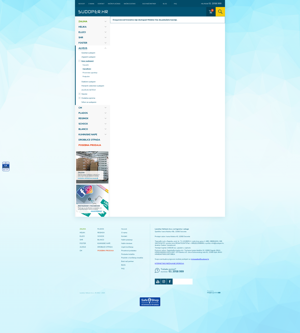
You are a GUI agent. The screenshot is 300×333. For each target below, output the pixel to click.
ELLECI (82, 32)
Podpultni (86, 76)
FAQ (175, 4)
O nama (91, 4)
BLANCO (83, 129)
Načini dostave (129, 4)
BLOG (165, 4)
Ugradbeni (87, 69)
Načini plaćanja (114, 4)
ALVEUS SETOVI (88, 90)
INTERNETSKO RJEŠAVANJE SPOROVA (169, 263)
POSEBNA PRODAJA (90, 145)
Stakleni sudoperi (88, 81)
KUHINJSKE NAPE (88, 134)
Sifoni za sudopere (88, 102)
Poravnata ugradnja (90, 73)
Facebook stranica (170, 281)
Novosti (82, 4)
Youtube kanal (158, 281)
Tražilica (220, 11)
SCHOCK (83, 123)
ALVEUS (83, 48)
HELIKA (82, 26)
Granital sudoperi (88, 53)
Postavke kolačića (127, 254)
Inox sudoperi (87, 61)
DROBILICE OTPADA (89, 139)
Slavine (84, 94)
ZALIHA (83, 21)
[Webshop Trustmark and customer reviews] (150, 301)
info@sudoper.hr (217, 243)
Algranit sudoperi (88, 57)
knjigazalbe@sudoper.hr (200, 259)
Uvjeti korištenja (127, 247)
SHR (81, 37)
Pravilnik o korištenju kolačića (132, 258)
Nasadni (86, 65)
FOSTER (83, 42)
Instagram (164, 281)
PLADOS (83, 113)
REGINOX (83, 118)
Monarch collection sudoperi (92, 86)
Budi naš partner (149, 4)
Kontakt (101, 4)
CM (80, 107)
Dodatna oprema (88, 98)
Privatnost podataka (128, 251)
